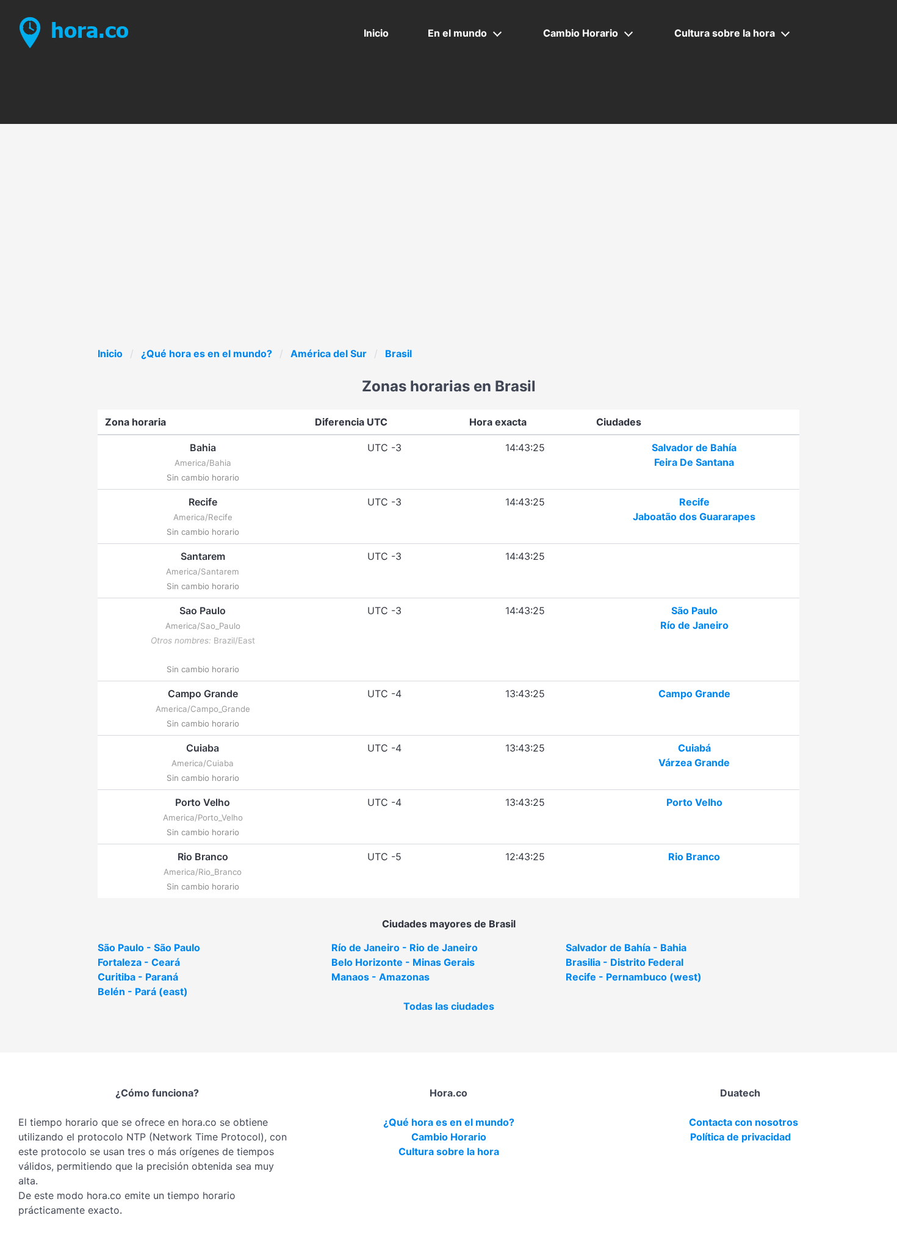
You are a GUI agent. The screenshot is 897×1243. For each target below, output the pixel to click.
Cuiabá (694, 748)
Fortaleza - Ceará (139, 962)
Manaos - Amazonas (380, 977)
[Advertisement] (464, 254)
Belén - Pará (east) (143, 991)
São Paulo (694, 610)
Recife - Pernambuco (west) (634, 977)
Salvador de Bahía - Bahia (626, 947)
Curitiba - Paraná (138, 977)
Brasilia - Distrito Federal (624, 962)
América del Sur (328, 353)
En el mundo (457, 33)
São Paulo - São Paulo (149, 947)
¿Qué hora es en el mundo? (206, 353)
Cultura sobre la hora (724, 33)
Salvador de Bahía (694, 447)
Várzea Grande (694, 762)
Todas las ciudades (448, 1006)
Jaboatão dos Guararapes (694, 516)
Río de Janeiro (694, 625)
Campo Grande (694, 693)
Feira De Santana (694, 462)
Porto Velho (694, 802)
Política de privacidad (740, 1137)
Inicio (376, 33)
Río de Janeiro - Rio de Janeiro (404, 947)
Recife (694, 502)
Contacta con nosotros (743, 1122)
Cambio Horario (580, 33)
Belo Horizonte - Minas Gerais (403, 962)
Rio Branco (694, 856)
